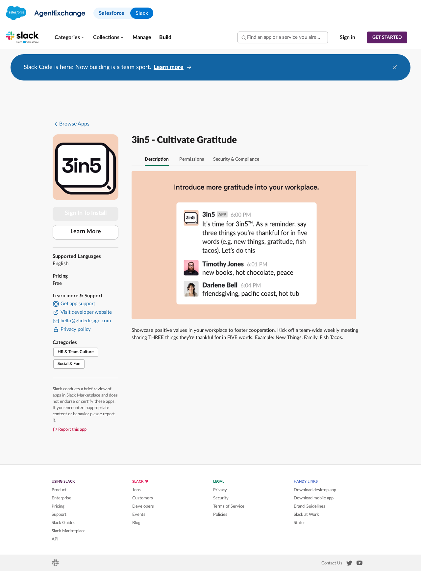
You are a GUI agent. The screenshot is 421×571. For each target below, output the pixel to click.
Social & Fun (69, 364)
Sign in (347, 37)
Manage (142, 37)
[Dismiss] (394, 67)
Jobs (136, 490)
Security (221, 498)
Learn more (169, 67)
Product (59, 490)
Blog (136, 522)
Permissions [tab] (191, 159)
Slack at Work (306, 514)
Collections (106, 37)
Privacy (220, 490)
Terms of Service (228, 506)
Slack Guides (63, 522)
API (55, 539)
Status (300, 522)
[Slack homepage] (56, 564)
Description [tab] (157, 159)
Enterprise (61, 498)
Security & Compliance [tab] (236, 159)
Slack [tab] (142, 13)
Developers (143, 506)
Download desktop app (315, 490)
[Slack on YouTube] (359, 564)
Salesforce (111, 13)
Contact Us (331, 563)
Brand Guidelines (309, 506)
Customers (142, 498)
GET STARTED (387, 37)
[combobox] (282, 37)
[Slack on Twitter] (349, 564)
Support (59, 514)
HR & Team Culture (76, 352)
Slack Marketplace (69, 531)
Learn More (85, 232)
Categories (67, 37)
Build (165, 37)
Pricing (58, 506)
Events (138, 514)
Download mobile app (314, 498)
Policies (220, 514)
